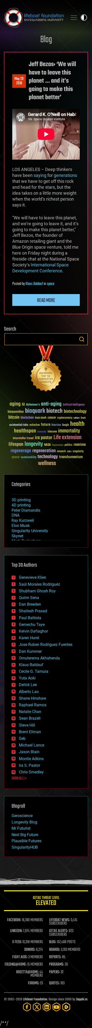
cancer (52, 418)
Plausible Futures (26, 841)
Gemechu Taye (32, 624)
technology (48, 457)
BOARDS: (54, 950)
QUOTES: (54, 983)
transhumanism (71, 457)
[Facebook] (27, 1007)
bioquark (35, 411)
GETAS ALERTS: (58, 931)
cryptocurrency (64, 418)
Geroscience (22, 815)
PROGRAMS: (56, 964)
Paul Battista (30, 618)
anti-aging (51, 404)
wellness (47, 463)
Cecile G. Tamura (33, 671)
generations (65, 175)
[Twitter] (37, 1007)
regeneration (44, 451)
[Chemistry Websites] (46, 370)
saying (40, 175)
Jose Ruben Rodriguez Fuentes (45, 644)
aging (15, 404)
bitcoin (13, 417)
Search (82, 339)
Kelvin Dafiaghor (33, 631)
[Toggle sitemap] (74, 17)
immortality (69, 431)
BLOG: (52, 942)
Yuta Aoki (27, 678)
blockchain (27, 418)
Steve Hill (27, 725)
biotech (54, 411)
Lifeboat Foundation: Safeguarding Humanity (34, 17)
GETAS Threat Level (46, 901)
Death (83, 418)
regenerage (21, 451)
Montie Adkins (31, 758)
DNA (15, 515)
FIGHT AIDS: (19, 957)
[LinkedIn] (47, 1007)
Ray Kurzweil (23, 520)
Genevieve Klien (32, 577)
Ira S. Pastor (29, 765)
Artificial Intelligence (74, 405)
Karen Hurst (29, 637)
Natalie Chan (30, 711)
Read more (46, 300)
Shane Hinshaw (32, 698)
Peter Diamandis (26, 510)
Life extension (67, 437)
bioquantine (16, 412)
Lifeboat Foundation (35, 999)
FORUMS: (33, 983)
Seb (22, 738)
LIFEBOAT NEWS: (59, 920)
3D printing (21, 500)
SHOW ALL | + (19, 778)
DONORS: (29, 950)
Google (65, 425)
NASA (47, 445)
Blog (46, 40)
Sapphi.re (81, 999)
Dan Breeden (30, 604)
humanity (41, 431)
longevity (34, 444)
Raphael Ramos (32, 705)
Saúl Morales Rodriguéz (39, 584)
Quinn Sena (29, 597)
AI (23, 404)
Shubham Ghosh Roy (37, 591)
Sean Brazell (29, 718)
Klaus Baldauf (34, 284)
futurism (56, 425)
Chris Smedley (31, 772)
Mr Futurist (21, 828)
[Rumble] (66, 1007)
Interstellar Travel (23, 438)
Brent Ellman (30, 731)
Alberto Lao (29, 691)
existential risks (18, 425)
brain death (40, 418)
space (50, 284)
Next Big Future (25, 834)
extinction (34, 425)
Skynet (17, 536)
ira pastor (43, 438)
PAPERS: (54, 972)
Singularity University (30, 530)
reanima (80, 444)
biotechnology (75, 411)
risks (69, 451)
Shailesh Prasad (33, 611)
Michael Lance (31, 745)
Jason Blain (29, 751)
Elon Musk (21, 525)
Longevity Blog (24, 822)
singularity (78, 451)
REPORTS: (55, 957)
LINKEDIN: (16, 931)
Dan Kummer (30, 651)
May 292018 (19, 81)
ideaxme (52, 432)
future (45, 424)
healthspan (25, 431)
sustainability (28, 457)
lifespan (16, 444)
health (77, 424)
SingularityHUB (25, 847)
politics (68, 445)
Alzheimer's (33, 405)
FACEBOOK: (14, 920)
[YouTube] (56, 1007)
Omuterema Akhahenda (39, 658)
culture (76, 418)
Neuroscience (57, 445)
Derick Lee (28, 684)
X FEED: (17, 942)
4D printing (21, 505)
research (61, 451)
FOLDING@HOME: (15, 964)
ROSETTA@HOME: (27, 972)
